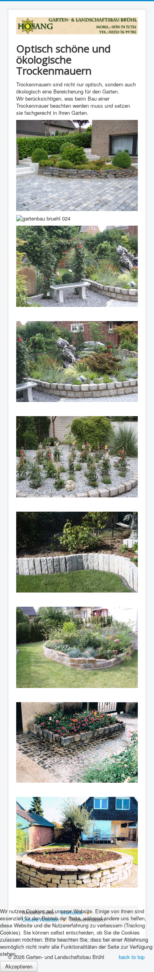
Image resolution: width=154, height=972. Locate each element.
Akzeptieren (18, 966)
